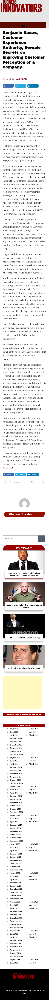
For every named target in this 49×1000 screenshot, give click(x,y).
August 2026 (15, 729)
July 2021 (34, 873)
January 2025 (15, 771)
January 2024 (15, 799)
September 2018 (16, 956)
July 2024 (34, 786)
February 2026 (16, 738)
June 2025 (14, 761)
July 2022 (34, 844)
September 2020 (16, 899)
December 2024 (16, 774)
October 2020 (15, 895)
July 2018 (34, 960)
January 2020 (15, 915)
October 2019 (15, 924)
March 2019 (33, 937)
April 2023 (14, 822)
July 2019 (34, 931)
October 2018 (15, 953)
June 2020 (14, 905)
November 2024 (16, 777)
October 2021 (15, 867)
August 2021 (15, 873)
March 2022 (33, 851)
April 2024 (14, 793)
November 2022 (16, 835)
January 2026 (15, 742)
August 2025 (15, 758)
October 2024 (15, 780)
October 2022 (15, 838)
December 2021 (16, 860)
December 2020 (16, 889)
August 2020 (15, 902)
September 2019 (16, 928)
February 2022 (16, 854)
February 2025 (16, 767)
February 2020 (16, 912)
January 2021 (15, 886)
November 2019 (16, 921)
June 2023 (14, 819)
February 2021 (16, 883)
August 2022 (15, 844)
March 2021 (33, 880)
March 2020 (33, 908)
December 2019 (16, 918)
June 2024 (14, 790)
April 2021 (14, 880)
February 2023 (16, 825)
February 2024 (16, 796)
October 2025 (15, 751)
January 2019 (15, 944)
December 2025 (16, 745)
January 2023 (15, 828)
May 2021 (32, 876)
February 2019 (16, 940)
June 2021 (14, 876)
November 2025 (16, 748)
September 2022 (16, 841)
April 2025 (14, 764)
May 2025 (32, 761)
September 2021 (16, 870)
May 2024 (32, 790)
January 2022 (15, 857)
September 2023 (16, 812)
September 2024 (16, 783)
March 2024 (33, 793)
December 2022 (16, 831)
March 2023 (33, 822)
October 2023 (15, 809)
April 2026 (14, 735)
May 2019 (32, 934)
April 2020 (14, 908)
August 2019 (15, 931)
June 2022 (14, 847)
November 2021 (16, 863)
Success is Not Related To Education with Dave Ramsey (24, 597)
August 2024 (15, 786)
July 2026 (34, 729)
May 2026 (32, 732)
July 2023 (34, 815)
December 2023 (16, 803)
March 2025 (33, 764)
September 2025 (16, 754)
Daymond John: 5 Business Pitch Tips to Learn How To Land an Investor (24, 565)
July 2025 (34, 758)
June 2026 (14, 732)
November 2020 (16, 892)
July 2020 (34, 902)
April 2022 (14, 851)
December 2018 (16, 947)
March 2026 (33, 735)
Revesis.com (8, 467)
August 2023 (15, 815)
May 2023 (32, 819)
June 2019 (14, 934)
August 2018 (15, 960)
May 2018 (32, 963)
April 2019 (14, 937)
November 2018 (16, 950)
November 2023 (16, 806)
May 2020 (32, 905)
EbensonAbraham (16, 78)
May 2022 (32, 847)
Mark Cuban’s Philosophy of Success (24, 659)
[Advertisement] (22, 692)
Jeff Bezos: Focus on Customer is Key (24, 628)
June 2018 (14, 963)
